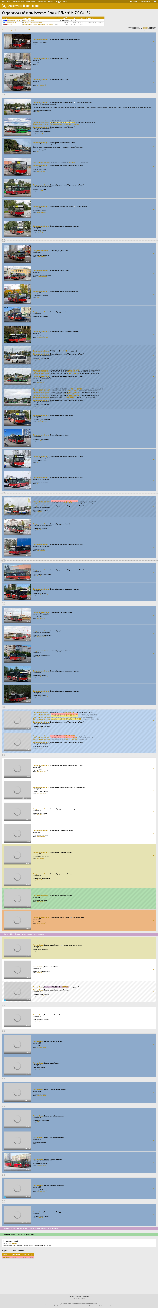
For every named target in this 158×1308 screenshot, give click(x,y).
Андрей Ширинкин (42, 441)
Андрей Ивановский (42, 337)
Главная (71, 1296)
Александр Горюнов (42, 996)
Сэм (38, 656)
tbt (37, 64)
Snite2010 (39, 511)
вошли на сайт (12, 1244)
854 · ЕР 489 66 (69, 712)
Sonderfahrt (40, 951)
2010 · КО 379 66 (74, 395)
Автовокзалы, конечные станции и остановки (64, 124)
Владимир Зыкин (41, 1020)
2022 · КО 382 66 (74, 373)
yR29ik (38, 1122)
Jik (37, 462)
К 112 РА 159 (65, 987)
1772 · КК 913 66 (69, 122)
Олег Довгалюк (41, 550)
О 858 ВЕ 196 (73, 162)
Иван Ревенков (41, 529)
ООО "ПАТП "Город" (28, 20)
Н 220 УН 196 (69, 394)
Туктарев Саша (41, 972)
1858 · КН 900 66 (71, 716)
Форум (79, 1296)
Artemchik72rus (41, 171)
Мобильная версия (79, 1299)
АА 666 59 (6, 1257)
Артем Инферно (41, 133)
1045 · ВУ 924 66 (71, 501)
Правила (86, 1296)
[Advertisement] (79, 1277)
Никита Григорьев (41, 618)
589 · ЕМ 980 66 (69, 503)
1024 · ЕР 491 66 (71, 714)
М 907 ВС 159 (70, 397)
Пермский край (11, 22)
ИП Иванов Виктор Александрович (32, 22)
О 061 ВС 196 (70, 372)
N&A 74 (39, 575)
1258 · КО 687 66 (74, 370)
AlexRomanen (40, 360)
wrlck (38, 43)
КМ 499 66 (76, 121)
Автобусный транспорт (24, 5)
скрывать (145, 27)
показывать (153, 30)
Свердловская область (13, 20)
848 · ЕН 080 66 (71, 737)
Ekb (38, 297)
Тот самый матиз (41, 85)
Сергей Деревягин (42, 232)
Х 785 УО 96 (76, 719)
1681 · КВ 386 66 (68, 717)
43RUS (39, 1143)
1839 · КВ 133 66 (69, 736)
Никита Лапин (40, 858)
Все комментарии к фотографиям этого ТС (16, 30)
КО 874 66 (64, 351)
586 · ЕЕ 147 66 (71, 739)
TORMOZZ (40, 1217)
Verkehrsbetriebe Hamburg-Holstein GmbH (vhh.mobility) (38, 24)
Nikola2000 (40, 748)
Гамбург (9, 24)
